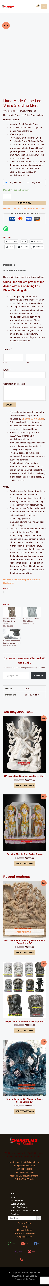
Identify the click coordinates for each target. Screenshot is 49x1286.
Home (13, 1193)
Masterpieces (17, 1200)
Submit (10, 405)
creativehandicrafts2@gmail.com (24, 1162)
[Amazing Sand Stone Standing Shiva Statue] (12, 612)
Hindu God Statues (12, 208)
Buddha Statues (18, 1204)
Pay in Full (36, 182)
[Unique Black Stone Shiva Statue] (32, 612)
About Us (15, 1214)
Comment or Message (14, 384)
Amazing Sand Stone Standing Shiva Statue (11, 620)
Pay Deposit (15, 182)
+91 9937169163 (24, 1169)
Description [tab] (9, 265)
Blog (13, 1197)
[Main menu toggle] (44, 6)
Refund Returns (24, 1230)
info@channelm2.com (24, 1165)
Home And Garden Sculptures (24, 1210)
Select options (24, 785)
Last (27, 363)
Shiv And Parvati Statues (34, 208)
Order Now (24, 203)
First (5, 363)
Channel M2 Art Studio (33, 419)
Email (7, 370)
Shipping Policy (24, 1237)
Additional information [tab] (14, 270)
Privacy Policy (24, 1223)
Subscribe (38, 675)
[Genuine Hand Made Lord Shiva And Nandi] (12, 634)
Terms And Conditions (24, 1233)
